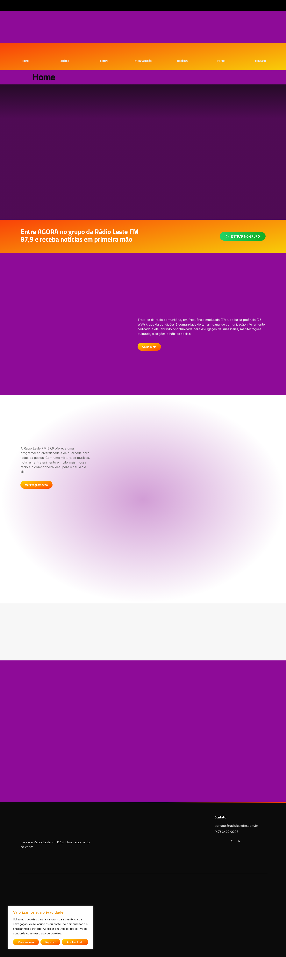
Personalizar (26, 942)
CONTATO (260, 61)
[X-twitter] (239, 841)
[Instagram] (232, 841)
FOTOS (221, 61)
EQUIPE (104, 61)
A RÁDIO (65, 61)
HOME (25, 61)
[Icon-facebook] (218, 841)
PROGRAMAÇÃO (143, 61)
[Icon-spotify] (225, 841)
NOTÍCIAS (182, 61)
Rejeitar (50, 942)
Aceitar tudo (75, 942)
